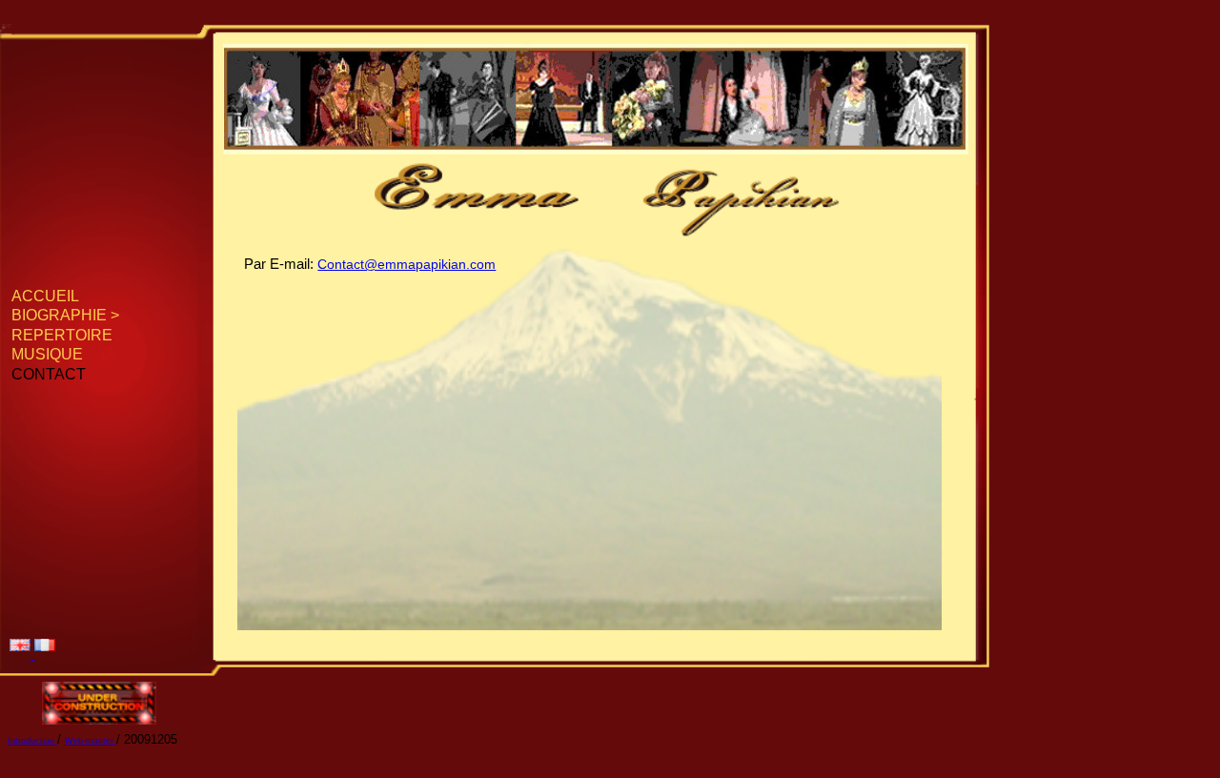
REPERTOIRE (61, 334)
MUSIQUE (47, 353)
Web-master (90, 741)
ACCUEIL (45, 295)
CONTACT (48, 373)
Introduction (32, 741)
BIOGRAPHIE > (65, 314)
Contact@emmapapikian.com (406, 264)
